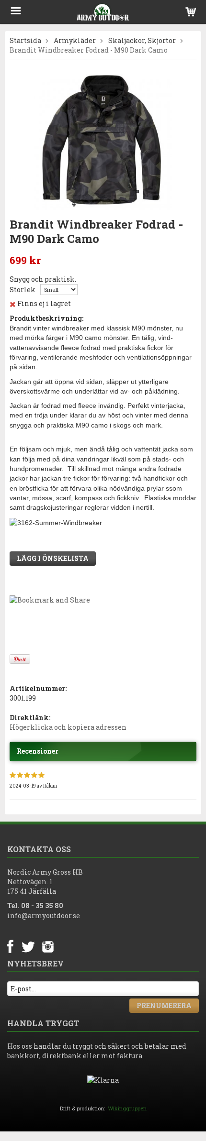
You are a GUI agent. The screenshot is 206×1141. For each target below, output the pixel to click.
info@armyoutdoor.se (43, 915)
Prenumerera (164, 1005)
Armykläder (75, 40)
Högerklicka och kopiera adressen (68, 727)
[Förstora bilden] (103, 139)
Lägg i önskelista (53, 558)
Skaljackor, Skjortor (142, 40)
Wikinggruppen (127, 1108)
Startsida (25, 40)
